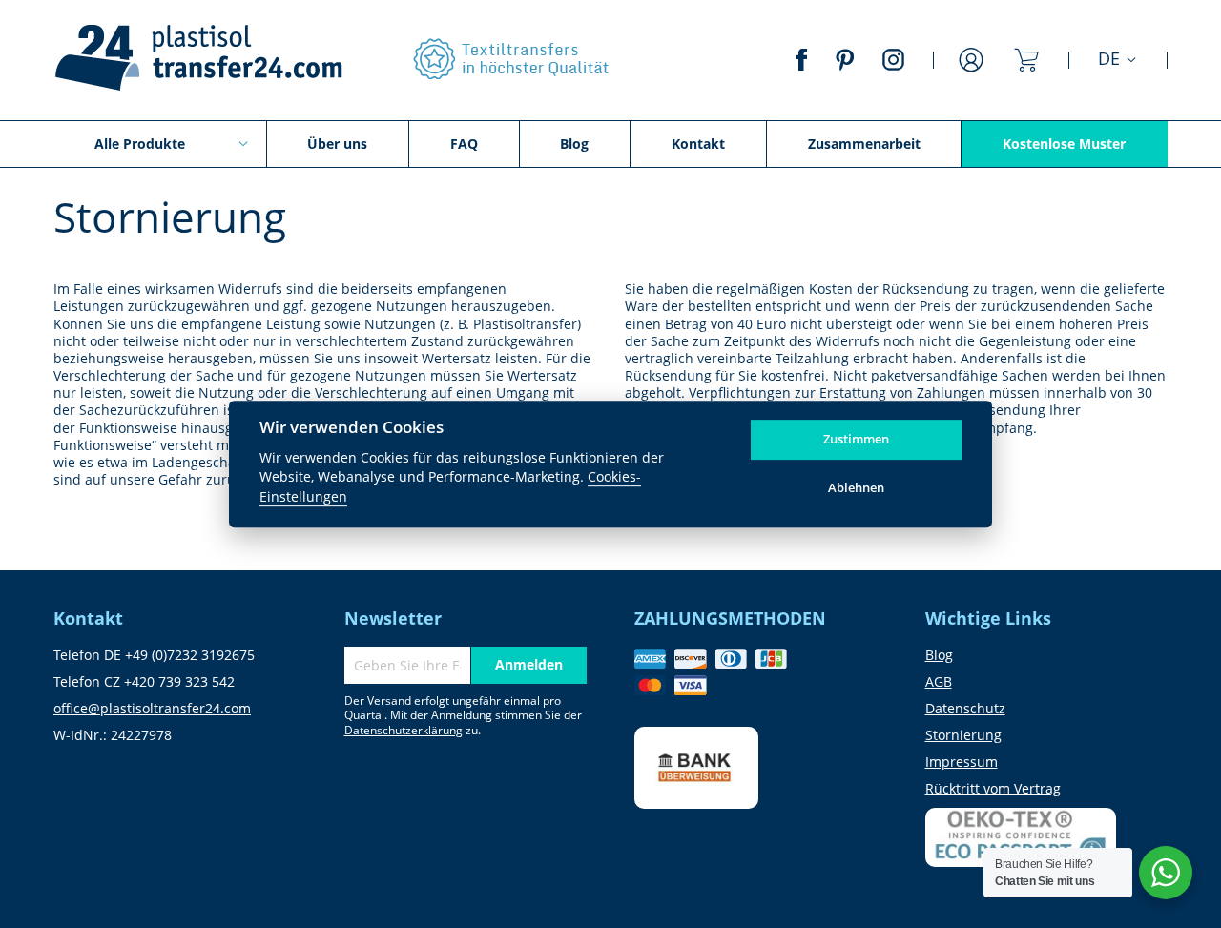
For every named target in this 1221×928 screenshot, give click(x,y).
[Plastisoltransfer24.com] (197, 60)
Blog (574, 143)
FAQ (464, 143)
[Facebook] (801, 63)
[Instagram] (893, 63)
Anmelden (971, 72)
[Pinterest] (845, 63)
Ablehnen (856, 487)
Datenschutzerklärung (403, 730)
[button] (1118, 60)
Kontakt (698, 143)
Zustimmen (856, 439)
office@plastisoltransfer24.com (152, 708)
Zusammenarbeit (864, 143)
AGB (938, 681)
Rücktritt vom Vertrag (993, 788)
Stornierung (963, 735)
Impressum (961, 762)
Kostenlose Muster (1064, 143)
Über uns (337, 143)
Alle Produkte (139, 143)
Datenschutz (965, 708)
